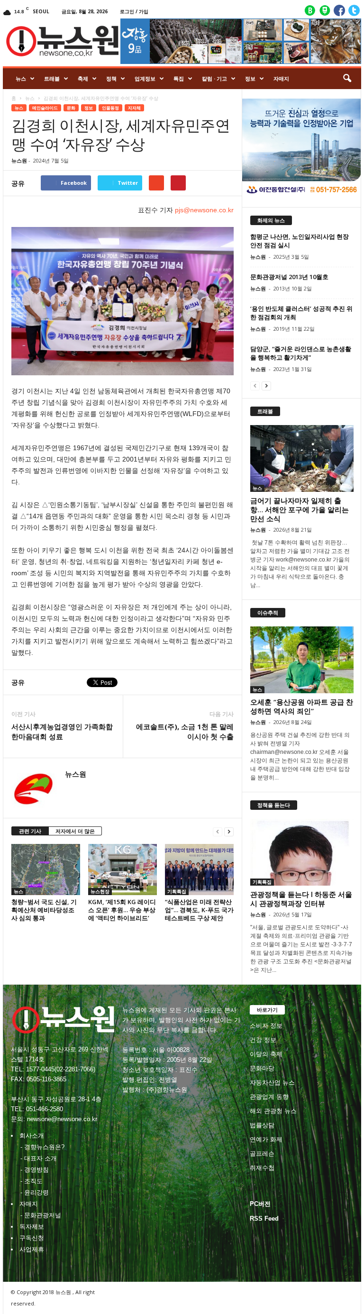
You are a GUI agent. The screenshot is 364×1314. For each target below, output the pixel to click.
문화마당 (262, 1068)
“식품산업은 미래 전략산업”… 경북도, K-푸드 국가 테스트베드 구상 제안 (199, 909)
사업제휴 (31, 1249)
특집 (178, 78)
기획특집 (176, 891)
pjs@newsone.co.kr (203, 210)
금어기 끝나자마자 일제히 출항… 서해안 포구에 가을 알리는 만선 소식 (299, 509)
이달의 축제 (266, 1054)
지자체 (134, 108)
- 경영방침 (34, 1169)
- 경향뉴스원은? (42, 1147)
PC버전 (260, 1203)
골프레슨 (262, 1153)
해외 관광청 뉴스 (273, 1111)
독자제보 (31, 1226)
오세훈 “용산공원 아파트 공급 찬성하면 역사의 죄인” (301, 706)
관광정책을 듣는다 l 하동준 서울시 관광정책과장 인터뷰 (301, 898)
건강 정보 (263, 1039)
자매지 (281, 78)
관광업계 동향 (269, 1096)
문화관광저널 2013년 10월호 (289, 276)
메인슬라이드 (45, 108)
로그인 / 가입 (134, 11)
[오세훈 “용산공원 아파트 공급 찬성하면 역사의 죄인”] (302, 659)
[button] (347, 78)
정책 (111, 78)
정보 (250, 78)
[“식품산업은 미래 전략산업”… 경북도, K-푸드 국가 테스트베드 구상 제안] (199, 869)
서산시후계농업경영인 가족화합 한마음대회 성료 (62, 731)
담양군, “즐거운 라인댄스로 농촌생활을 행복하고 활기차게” (300, 353)
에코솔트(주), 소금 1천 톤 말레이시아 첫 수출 (185, 731)
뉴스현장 (100, 891)
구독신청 (31, 1238)
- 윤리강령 (34, 1192)
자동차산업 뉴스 (272, 1082)
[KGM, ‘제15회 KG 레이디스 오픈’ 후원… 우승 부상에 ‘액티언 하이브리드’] (122, 869)
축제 (83, 78)
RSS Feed (264, 1218)
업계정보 (145, 78)
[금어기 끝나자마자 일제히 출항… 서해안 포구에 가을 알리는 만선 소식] (302, 458)
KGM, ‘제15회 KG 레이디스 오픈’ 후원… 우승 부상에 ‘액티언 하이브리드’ (122, 909)
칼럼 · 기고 (214, 78)
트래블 (52, 78)
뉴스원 (19, 160)
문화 (71, 108)
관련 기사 (30, 830)
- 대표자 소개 (38, 1158)
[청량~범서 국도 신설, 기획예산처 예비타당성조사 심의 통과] (45, 869)
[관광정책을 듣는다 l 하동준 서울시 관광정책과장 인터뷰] (302, 852)
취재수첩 (262, 1167)
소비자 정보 (266, 1025)
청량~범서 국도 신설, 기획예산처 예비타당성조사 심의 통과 (44, 909)
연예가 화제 (266, 1139)
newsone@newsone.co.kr (62, 1119)
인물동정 (110, 108)
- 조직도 (31, 1181)
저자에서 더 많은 (75, 830)
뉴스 (21, 78)
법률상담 (262, 1125)
